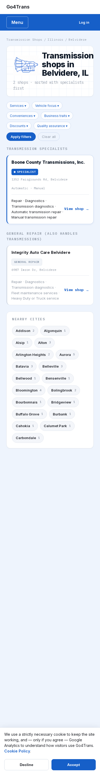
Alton (44, 342)
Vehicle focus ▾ (47, 106)
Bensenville (58, 378)
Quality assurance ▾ (52, 126)
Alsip (22, 342)
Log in (84, 22)
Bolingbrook (63, 390)
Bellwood (26, 378)
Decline (26, 765)
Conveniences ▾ (22, 116)
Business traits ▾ (57, 116)
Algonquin (55, 331)
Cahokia (25, 426)
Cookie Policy (17, 751)
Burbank (62, 414)
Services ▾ (18, 106)
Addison (25, 331)
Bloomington (29, 390)
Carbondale (28, 438)
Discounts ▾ (19, 126)
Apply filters (21, 136)
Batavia (24, 366)
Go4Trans (18, 7)
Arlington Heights (33, 354)
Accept (73, 765)
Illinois (55, 39)
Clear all (49, 136)
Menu (17, 22)
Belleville (52, 366)
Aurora (67, 354)
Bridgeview (63, 402)
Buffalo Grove (29, 414)
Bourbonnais (29, 402)
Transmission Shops (24, 39)
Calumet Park (57, 426)
